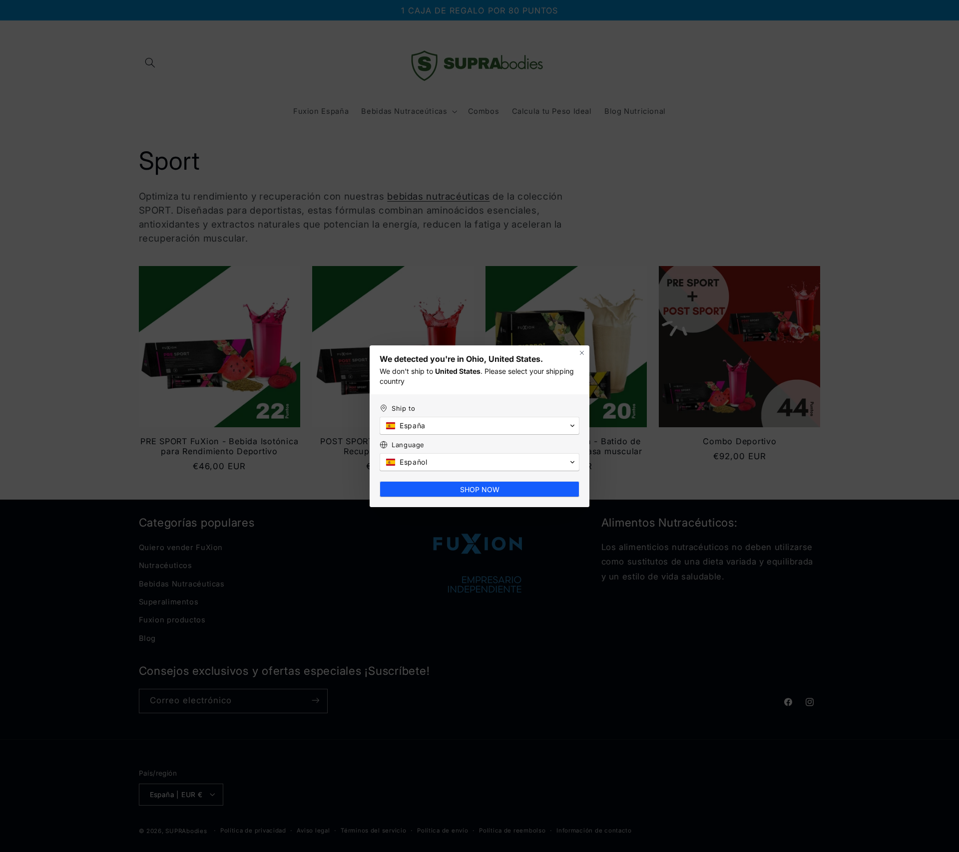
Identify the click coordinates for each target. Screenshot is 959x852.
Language (408, 445)
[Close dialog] (581, 352)
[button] (479, 426)
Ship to (403, 408)
